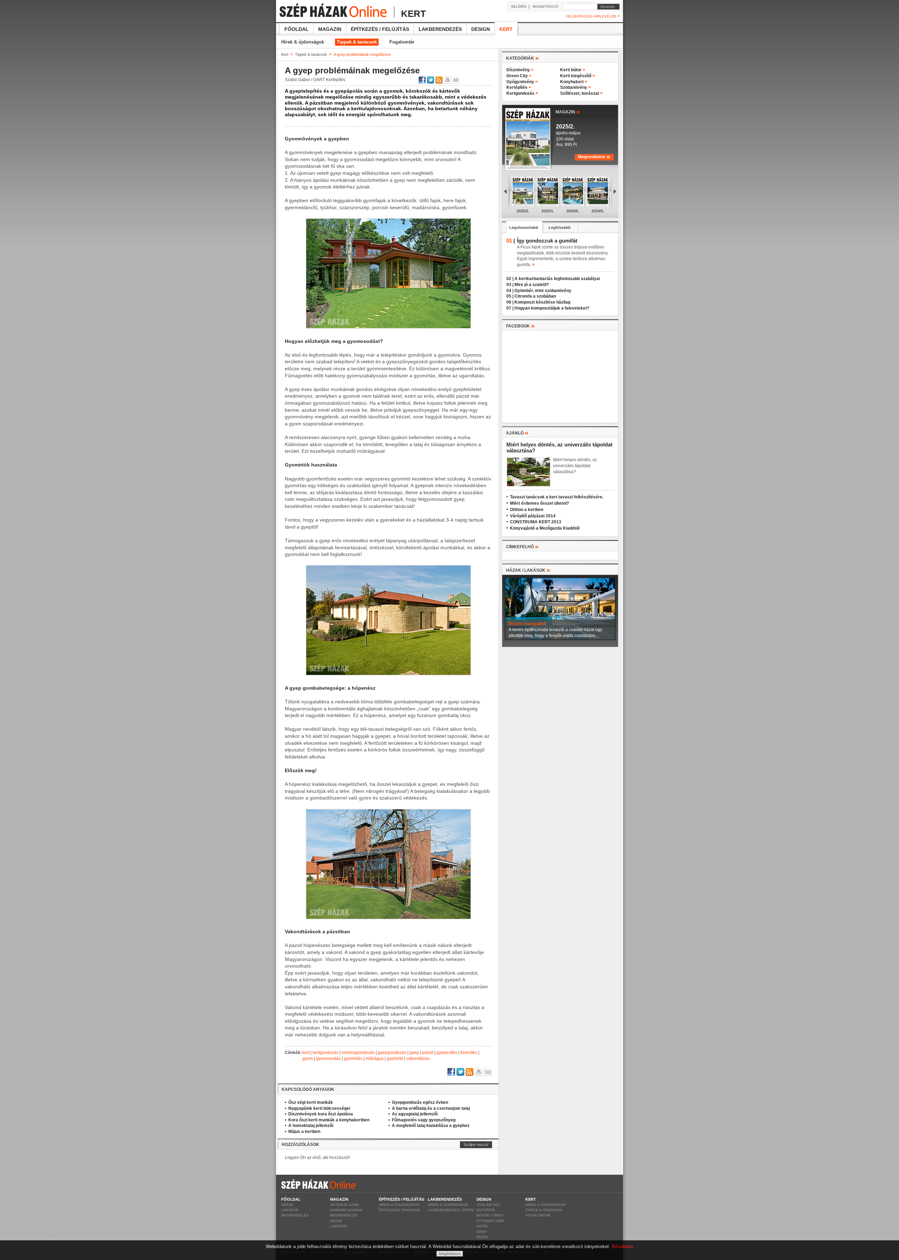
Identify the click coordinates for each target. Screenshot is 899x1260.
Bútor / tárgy (490, 1215)
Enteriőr (486, 1210)
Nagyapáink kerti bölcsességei (319, 1108)
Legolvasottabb (523, 227)
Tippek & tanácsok (357, 42)
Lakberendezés (440, 29)
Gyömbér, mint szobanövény (542, 290)
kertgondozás (326, 1052)
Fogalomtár (401, 42)
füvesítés (468, 1052)
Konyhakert (573, 81)
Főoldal (296, 29)
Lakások (289, 1210)
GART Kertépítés (329, 79)
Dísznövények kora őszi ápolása (320, 1114)
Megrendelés (295, 1215)
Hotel (482, 1226)
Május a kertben (304, 1131)
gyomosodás (328, 1058)
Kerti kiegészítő (577, 75)
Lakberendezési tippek (451, 1210)
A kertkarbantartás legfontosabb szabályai (557, 278)
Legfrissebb (560, 227)
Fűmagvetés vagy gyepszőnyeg (423, 1120)
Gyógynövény (522, 81)
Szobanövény (575, 87)
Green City (518, 75)
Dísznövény (519, 69)
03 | (509, 284)
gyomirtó (395, 1058)
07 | (509, 308)
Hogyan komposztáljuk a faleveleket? (551, 308)
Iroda (482, 1237)
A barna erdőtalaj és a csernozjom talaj (431, 1108)
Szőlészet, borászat (581, 93)
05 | (509, 296)
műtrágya (374, 1058)
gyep (414, 1052)
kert (305, 1052)
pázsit (427, 1052)
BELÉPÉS (518, 6)
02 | (509, 278)
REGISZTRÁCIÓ (545, 6)
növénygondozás (358, 1052)
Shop (482, 1232)
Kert (506, 29)
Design (480, 29)
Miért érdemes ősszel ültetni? (539, 503)
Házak (287, 1205)
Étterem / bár (490, 1221)
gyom (307, 1058)
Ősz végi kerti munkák (310, 1102)
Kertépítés (518, 87)
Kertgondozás (522, 93)
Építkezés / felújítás (380, 29)
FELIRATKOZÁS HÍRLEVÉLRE (592, 16)
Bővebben (623, 1246)
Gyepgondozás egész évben (420, 1102)
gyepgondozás (392, 1052)
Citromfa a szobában (535, 296)
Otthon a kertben (526, 509)
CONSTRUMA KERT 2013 (535, 521)
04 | (509, 290)
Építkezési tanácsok (399, 1210)
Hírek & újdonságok (302, 42)
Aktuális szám (344, 1205)
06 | (509, 302)
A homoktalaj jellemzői (310, 1125)
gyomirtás (353, 1058)
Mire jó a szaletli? (531, 284)
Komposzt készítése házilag (542, 302)
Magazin (329, 29)
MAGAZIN (568, 111)
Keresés (606, 7)
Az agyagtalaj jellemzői (415, 1114)
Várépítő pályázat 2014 (533, 515)
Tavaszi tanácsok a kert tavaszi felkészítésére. (556, 497)
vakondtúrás (418, 1058)
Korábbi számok (346, 1210)
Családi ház (488, 1205)
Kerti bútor (572, 69)
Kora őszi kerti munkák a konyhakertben (328, 1120)
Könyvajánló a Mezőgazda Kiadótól (544, 528)
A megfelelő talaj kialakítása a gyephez (431, 1125)
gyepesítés (447, 1052)
